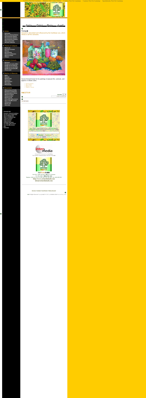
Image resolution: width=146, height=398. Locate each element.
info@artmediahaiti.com (44, 181)
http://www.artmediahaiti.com (44, 179)
